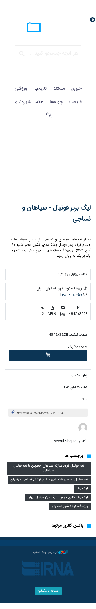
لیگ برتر (82, 488)
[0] (48, 355)
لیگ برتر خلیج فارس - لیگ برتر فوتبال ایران (57, 497)
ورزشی (21, 89)
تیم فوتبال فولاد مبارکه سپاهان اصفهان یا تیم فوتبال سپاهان (48, 468)
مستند (59, 89)
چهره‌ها (56, 102)
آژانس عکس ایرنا (48, 27)
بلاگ (48, 115)
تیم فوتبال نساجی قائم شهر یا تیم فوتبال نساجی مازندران (49, 480)
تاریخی (40, 89)
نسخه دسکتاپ (48, 591)
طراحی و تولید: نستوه (45, 552)
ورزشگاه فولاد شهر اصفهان (70, 506)
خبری (76, 89)
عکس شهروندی (28, 102)
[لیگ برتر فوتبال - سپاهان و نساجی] (48, 166)
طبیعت (76, 102)
